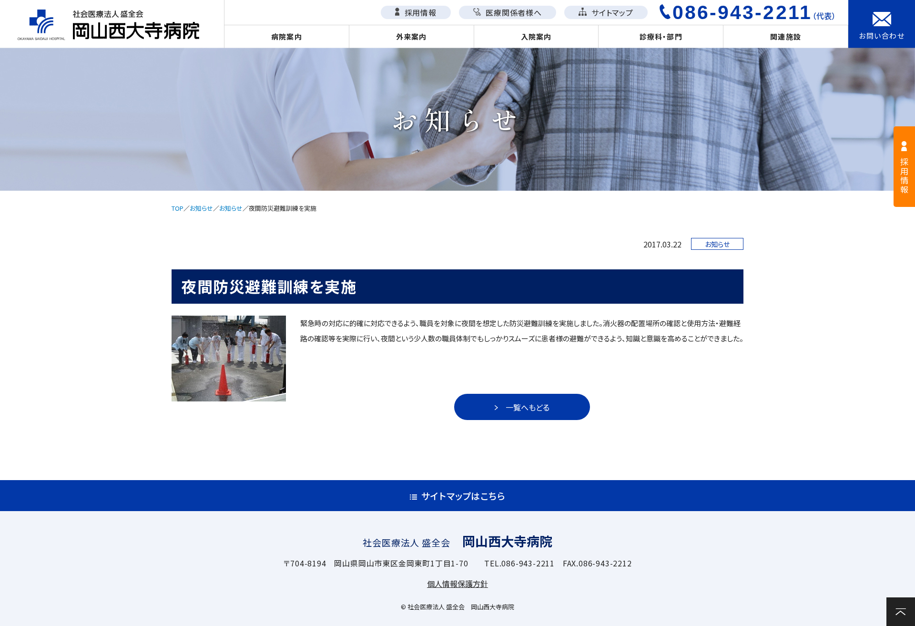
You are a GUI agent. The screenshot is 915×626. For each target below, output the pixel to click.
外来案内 (411, 36)
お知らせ (201, 208)
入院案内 (536, 36)
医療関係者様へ (512, 12)
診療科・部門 (661, 36)
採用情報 (419, 12)
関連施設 (785, 36)
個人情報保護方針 (457, 583)
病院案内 (286, 36)
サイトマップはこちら (463, 495)
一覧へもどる (527, 407)
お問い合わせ (882, 36)
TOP (177, 208)
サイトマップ (611, 12)
